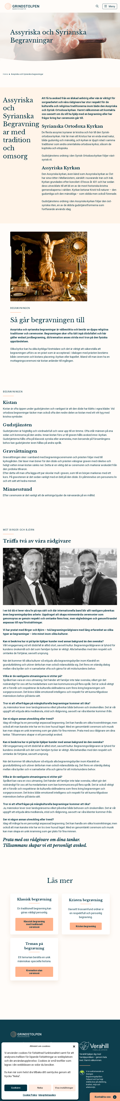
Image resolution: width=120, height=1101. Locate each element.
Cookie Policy (30, 1095)
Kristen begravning (86, 926)
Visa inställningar (64, 1087)
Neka (40, 1087)
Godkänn (15, 1087)
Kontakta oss (103, 1096)
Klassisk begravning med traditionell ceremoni (34, 924)
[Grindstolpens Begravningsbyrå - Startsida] (26, 1034)
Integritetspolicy (47, 1095)
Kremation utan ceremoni (34, 972)
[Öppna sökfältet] (97, 6)
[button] (74, 1046)
